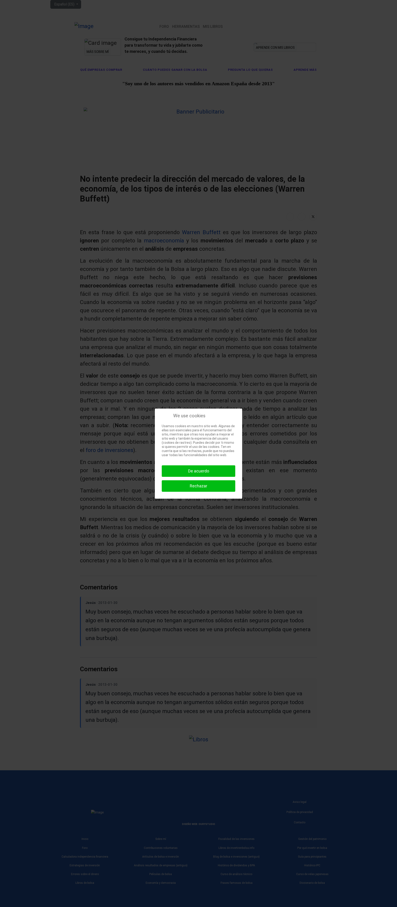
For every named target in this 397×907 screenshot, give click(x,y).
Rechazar (198, 485)
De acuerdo (198, 471)
